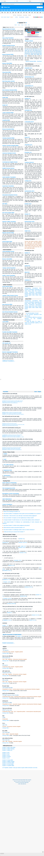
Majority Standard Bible (8, 232)
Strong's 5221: (5, 742)
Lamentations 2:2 (29, 85)
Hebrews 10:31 (21, 547)
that (41, 53)
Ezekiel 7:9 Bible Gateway (8, 748)
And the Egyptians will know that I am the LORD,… (11, 448)
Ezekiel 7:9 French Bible (8, 764)
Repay (30, 293)
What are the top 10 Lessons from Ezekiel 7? (14, 531)
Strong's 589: (5, 727)
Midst (33, 290)
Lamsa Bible (5, 321)
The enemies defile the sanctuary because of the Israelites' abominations (33, 319)
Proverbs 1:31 (28, 152)
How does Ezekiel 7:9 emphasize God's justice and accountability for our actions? (22, 513)
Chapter (39, 391)
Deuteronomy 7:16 (29, 76)
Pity (36, 290)
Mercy (29, 290)
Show (33, 293)
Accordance (35, 288)
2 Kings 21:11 (28, 180)
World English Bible (7, 241)
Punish (26, 292)
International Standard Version (9, 195)
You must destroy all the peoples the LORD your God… (12, 401)
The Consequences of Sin (8, 488)
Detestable (31, 289)
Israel (5, 459)
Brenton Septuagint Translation (10, 352)
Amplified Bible (6, 120)
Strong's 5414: (5, 683)
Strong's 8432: (5, 705)
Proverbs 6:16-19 (7, 598)
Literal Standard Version (8, 251)
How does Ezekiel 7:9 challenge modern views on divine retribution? (19, 529)
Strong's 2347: (5, 660)
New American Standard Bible (9, 90)
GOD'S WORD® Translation (9, 177)
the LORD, (31, 54)
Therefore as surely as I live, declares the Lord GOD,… (12, 412)
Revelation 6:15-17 (7, 570)
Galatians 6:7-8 (6, 579)
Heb (29, 24)
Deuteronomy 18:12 (29, 191)
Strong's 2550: (5, 675)
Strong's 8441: (5, 698)
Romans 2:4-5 (23, 552)
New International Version (8, 29)
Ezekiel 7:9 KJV (6, 758)
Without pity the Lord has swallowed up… (10, 402)
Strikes (36, 295)
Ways (40, 295)
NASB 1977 (5, 105)
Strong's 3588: (5, 720)
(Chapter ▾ (8, 27)
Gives (26, 290)
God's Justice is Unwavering (9, 482)
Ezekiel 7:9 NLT (6, 753)
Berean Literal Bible (7, 63)
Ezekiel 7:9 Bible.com (7, 750)
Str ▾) (13, 27)
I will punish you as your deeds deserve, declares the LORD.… (13, 424)
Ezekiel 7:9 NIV (5, 752)
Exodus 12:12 (28, 203)
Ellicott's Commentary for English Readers (12, 634)
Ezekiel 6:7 (9, 612)
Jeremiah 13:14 (28, 68)
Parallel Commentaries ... (8, 643)
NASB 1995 (5, 97)
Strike (33, 295)
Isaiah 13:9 (23, 546)
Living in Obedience (7, 504)
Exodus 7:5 (27, 214)
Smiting (26, 295)
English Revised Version (8, 168)
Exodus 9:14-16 (35, 615)
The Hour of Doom (29, 40)
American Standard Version (9, 153)
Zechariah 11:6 (28, 110)
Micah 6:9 (27, 272)
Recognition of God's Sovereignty (10, 493)
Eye (41, 289)
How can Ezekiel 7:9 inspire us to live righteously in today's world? (19, 517)
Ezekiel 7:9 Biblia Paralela (8, 761)
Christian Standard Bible (8, 138)
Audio (15, 24)
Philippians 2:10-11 (7, 620)
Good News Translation (8, 186)
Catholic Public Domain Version (10, 295)
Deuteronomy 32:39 (29, 221)
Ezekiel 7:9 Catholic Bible (8, 765)
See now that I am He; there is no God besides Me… (12, 449)
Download (39, 61)
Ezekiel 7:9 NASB (6, 756)
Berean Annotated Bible (8, 129)
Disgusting (36, 289)
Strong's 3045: (5, 713)
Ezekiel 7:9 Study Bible (7, 760)
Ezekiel (5, 17)
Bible (2, 17)
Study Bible (5, 391)
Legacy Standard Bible (8, 112)
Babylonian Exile (8, 470)
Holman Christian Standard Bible (10, 145)
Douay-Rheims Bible (7, 286)
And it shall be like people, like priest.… (9, 423)
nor (38, 49)
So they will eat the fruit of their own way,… (10, 425)
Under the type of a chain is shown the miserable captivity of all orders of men (33, 323)
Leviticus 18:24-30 (29, 162)
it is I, (26, 54)
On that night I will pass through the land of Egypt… (12, 447)
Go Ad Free (2, 853)
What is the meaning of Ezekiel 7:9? (12, 511)
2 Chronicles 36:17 (29, 121)
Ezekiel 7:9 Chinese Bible (8, 762)
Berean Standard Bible (7, 54)
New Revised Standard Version (10, 311)
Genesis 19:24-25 (23, 542)
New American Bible (7, 304)
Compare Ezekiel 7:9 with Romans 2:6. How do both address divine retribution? (22, 519)
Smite (36, 293)
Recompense (39, 292)
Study (22, 24)
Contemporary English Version (9, 162)
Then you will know (35, 53)
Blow (40, 288)
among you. (27, 53)
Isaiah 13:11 (27, 230)
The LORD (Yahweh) (8, 464)
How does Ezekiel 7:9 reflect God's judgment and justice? (17, 525)
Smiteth (40, 293)
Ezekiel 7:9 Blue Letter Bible (8, 747)
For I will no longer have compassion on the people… (12, 413)
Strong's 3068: (5, 735)
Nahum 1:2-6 (11, 565)
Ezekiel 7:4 (27, 252)
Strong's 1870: (5, 690)
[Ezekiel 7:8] (1, 382)
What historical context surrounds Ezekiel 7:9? (14, 527)
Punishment (31, 292)
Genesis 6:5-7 (5, 542)
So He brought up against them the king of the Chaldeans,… (13, 414)
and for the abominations (36, 51)
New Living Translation (8, 38)
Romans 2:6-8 (6, 581)
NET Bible (4, 203)
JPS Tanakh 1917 (6, 343)
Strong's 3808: (5, 653)
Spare (30, 295)
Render (26, 293)
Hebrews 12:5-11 (29, 587)
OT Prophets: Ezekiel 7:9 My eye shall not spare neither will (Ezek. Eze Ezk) (19, 767)
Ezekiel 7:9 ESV (6, 755)
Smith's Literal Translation (8, 275)
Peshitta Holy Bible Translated (9, 332)
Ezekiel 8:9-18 (23, 596)
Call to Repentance (7, 499)
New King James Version (8, 81)
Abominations (28, 288)
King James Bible (6, 72)
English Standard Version (8, 45)
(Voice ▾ (32, 27)
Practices (39, 290)
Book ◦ (35, 391)
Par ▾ (11, 27)
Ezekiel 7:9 (21, 538)
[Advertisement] (22, 382)
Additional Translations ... (8, 360)
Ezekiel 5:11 (27, 98)
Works (26, 296)
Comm (25, 24)
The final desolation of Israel (32, 313)
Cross (19, 24)
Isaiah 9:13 (27, 265)
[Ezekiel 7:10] (42, 382)
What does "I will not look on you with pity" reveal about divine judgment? (20, 515)
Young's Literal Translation (9, 267)
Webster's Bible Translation (9, 221)
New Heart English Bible (8, 212)
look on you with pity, (32, 49)
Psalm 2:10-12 (32, 620)
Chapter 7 (8, 17)
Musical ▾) (35, 27)
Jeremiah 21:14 (28, 144)
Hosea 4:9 (27, 137)
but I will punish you (35, 50)
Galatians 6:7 (28, 280)
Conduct (27, 289)
